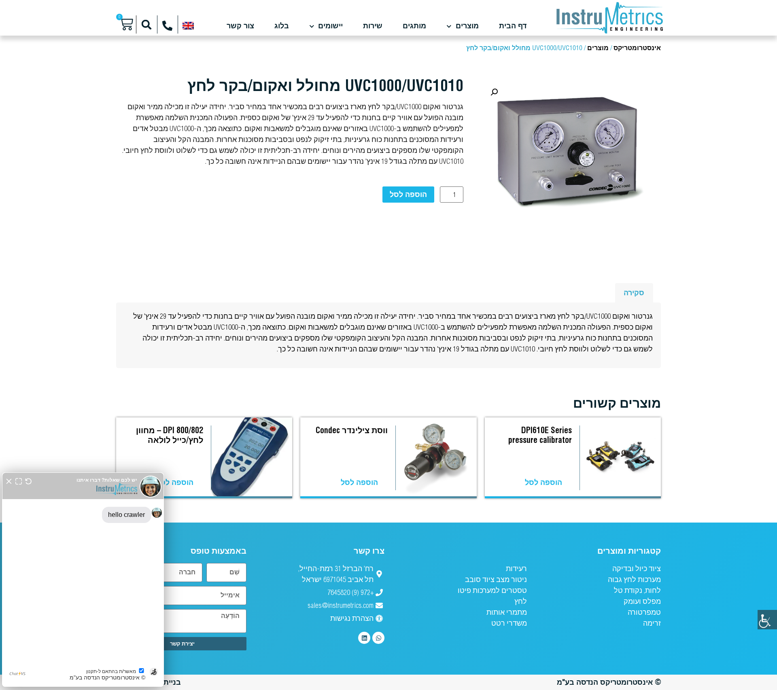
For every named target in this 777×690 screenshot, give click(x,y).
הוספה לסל (408, 194)
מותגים (414, 26)
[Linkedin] (364, 638)
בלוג (281, 26)
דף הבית (512, 26)
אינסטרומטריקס (637, 48)
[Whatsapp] (378, 638)
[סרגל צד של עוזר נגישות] (767, 619)
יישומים (330, 26)
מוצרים (467, 26)
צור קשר (240, 26)
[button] (147, 24)
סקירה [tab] (634, 292)
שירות (372, 26)
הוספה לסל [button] (543, 482)
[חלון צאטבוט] (83, 579)
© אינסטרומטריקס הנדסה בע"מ (609, 682)
